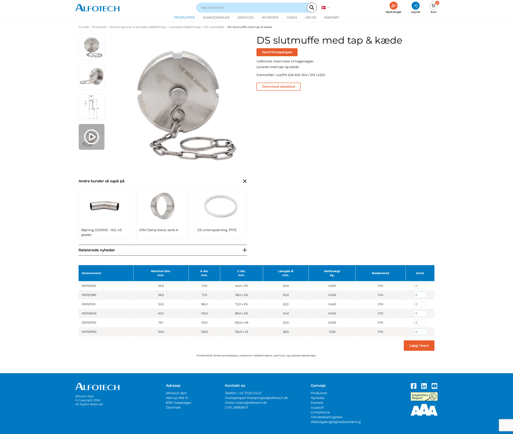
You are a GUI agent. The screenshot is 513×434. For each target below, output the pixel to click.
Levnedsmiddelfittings (185, 27)
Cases (292, 17)
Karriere (317, 403)
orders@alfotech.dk (251, 403)
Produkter (184, 17)
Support (317, 407)
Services (246, 17)
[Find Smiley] (424, 396)
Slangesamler (216, 17)
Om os (310, 17)
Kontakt (331, 17)
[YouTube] (434, 386)
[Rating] (424, 410)
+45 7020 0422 (249, 393)
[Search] (312, 8)
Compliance (320, 412)
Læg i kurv (419, 345)
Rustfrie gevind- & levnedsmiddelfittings (138, 27)
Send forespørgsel (277, 52)
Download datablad (278, 86)
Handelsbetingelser (326, 417)
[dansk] (326, 8)
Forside (84, 27)
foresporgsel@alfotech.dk (267, 398)
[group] (105, 213)
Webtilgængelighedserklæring (336, 422)
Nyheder (270, 17)
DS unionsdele (214, 27)
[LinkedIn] (424, 386)
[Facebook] (413, 386)
